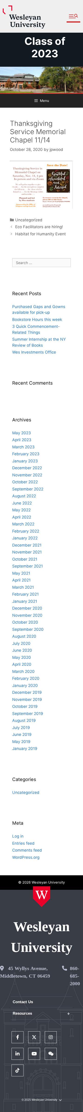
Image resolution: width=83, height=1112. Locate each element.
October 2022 (25, 482)
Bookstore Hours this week (37, 319)
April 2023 (21, 440)
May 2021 (21, 573)
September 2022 (27, 489)
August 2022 (24, 496)
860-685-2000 (75, 975)
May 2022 (21, 510)
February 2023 (25, 454)
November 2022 (27, 475)
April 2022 (21, 517)
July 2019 (21, 727)
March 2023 (23, 447)
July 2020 (21, 643)
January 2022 (25, 538)
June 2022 (22, 503)
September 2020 (28, 629)
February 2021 (25, 594)
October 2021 (24, 559)
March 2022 (23, 524)
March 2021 (23, 587)
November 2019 (27, 699)
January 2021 (24, 601)
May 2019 (21, 741)
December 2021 (27, 545)
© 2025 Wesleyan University (39, 1099)
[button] (73, 16)
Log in (18, 836)
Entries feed (23, 843)
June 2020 (22, 650)
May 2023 (21, 433)
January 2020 (25, 685)
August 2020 (24, 636)
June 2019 (22, 734)
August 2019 (24, 720)
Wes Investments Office (34, 352)
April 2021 (21, 580)
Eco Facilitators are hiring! (39, 227)
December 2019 (27, 692)
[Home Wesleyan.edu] (41, 896)
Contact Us (23, 1002)
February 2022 (25, 531)
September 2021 (27, 566)
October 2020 (25, 622)
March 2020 (23, 671)
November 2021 (27, 552)
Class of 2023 (44, 47)
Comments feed (27, 850)
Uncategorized (28, 220)
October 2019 (25, 706)
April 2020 (21, 664)
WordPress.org (25, 857)
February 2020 (25, 678)
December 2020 (27, 608)
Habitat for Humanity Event (40, 234)
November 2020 (27, 615)
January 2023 (25, 461)
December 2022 (27, 468)
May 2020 (21, 657)
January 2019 (24, 748)
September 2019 (27, 713)
